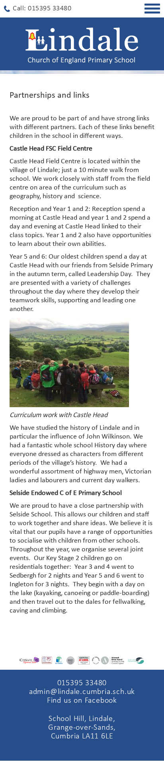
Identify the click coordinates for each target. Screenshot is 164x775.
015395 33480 (82, 683)
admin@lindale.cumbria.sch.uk (82, 692)
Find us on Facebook (82, 701)
